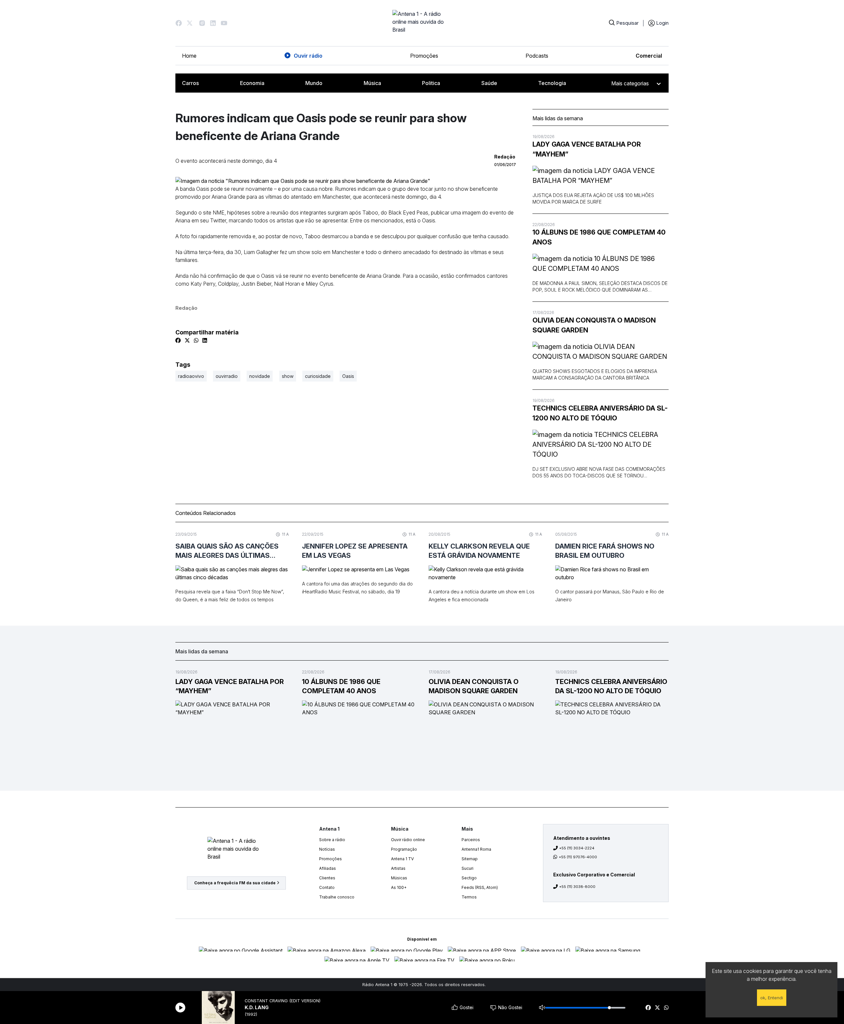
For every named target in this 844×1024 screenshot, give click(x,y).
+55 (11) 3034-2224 (576, 848)
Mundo (313, 83)
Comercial (649, 55)
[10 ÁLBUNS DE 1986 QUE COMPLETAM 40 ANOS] (600, 263)
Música (372, 83)
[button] (178, 23)
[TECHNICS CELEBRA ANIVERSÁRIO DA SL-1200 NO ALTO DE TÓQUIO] (600, 444)
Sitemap (470, 858)
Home (189, 55)
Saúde (489, 83)
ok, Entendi (771, 997)
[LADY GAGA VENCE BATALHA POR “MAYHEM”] (600, 175)
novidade (259, 376)
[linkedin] (204, 340)
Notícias (327, 849)
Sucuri (467, 868)
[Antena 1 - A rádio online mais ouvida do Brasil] (422, 23)
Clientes (327, 877)
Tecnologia (552, 83)
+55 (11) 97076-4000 (578, 857)
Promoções (424, 55)
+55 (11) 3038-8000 (577, 886)
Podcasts (537, 55)
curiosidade (318, 376)
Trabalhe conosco (336, 897)
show (287, 376)
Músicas (399, 877)
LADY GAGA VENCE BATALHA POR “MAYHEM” (586, 149)
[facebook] (648, 1007)
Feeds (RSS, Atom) (480, 887)
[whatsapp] (666, 1007)
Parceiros (471, 839)
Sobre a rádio (332, 839)
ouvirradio (227, 376)
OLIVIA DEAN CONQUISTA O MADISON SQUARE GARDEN (594, 325)
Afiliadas (327, 868)
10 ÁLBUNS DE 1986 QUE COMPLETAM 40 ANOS (599, 237)
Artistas (398, 868)
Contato (327, 887)
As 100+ (399, 887)
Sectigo (469, 877)
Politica (431, 83)
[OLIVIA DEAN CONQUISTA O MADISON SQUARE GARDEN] (600, 351)
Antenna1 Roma (476, 849)
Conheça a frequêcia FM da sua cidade (235, 882)
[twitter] (657, 1007)
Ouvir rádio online (408, 839)
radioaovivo (191, 376)
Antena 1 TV (402, 858)
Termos (469, 897)
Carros (190, 83)
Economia (252, 83)
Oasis (348, 376)
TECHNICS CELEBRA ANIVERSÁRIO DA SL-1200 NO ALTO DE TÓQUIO (600, 413)
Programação (404, 849)
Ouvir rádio (308, 55)
